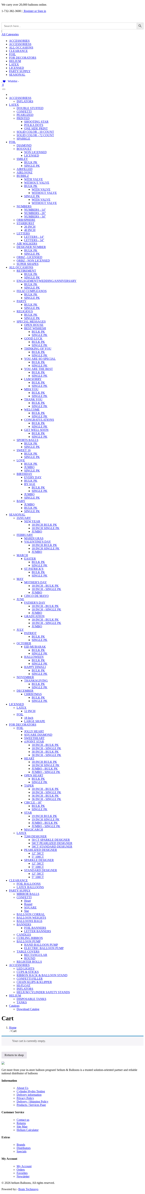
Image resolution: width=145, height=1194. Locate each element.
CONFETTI (24, 111)
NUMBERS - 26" (35, 213)
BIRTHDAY (24, 474)
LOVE (21, 460)
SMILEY (22, 159)
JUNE (20, 599)
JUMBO (29, 467)
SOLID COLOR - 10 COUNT (35, 131)
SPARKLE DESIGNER (39, 860)
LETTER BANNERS (37, 931)
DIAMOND (24, 145)
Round (28, 904)
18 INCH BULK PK (44, 524)
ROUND (29, 958)
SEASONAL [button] (17, 514)
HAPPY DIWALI (35, 667)
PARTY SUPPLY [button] (20, 890)
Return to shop (14, 1055)
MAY (20, 579)
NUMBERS (24, 206)
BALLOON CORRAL (31, 914)
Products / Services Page (31, 1104)
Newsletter (23, 1176)
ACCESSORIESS (20, 44)
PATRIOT (30, 633)
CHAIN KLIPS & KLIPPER (34, 982)
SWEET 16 (24, 450)
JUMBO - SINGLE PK (46, 772)
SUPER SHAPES (28, 264)
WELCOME (32, 409)
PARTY (21, 301)
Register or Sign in (34, 11)
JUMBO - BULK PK (45, 768)
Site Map (22, 1126)
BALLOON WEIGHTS (31, 917)
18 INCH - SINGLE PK (46, 589)
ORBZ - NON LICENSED (33, 260)
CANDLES (24, 934)
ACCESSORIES (19, 40)
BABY (21, 501)
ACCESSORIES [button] (19, 965)
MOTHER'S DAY (35, 582)
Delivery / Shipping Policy (32, 1101)
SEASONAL (17, 74)
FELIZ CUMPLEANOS (32, 291)
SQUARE (30, 907)
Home (12, 1027)
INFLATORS (25, 101)
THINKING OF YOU (37, 348)
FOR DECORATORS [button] (22, 724)
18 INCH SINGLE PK (45, 528)
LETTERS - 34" (34, 240)
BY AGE (29, 484)
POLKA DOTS (33, 125)
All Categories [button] (10, 34)
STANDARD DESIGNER (40, 870)
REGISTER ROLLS (29, 961)
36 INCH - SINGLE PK (46, 799)
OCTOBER (24, 643)
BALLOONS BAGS (29, 921)
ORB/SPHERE (26, 219)
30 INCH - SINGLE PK (46, 755)
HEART (29, 758)
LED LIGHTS (25, 968)
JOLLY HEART (34, 731)
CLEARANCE (18, 51)
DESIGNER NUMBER (31, 247)
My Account (24, 1166)
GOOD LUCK (33, 338)
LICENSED (16, 67)
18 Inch (28, 717)
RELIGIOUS (25, 311)
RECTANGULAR (35, 955)
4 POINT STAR (34, 741)
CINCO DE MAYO (36, 595)
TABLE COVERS (28, 951)
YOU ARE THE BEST (38, 369)
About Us (22, 1088)
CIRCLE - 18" (33, 802)
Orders (21, 1169)
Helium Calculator (28, 1130)
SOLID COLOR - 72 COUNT (35, 135)
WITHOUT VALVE (36, 182)
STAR (28, 812)
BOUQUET (24, 148)
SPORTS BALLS (27, 440)
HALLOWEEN (34, 656)
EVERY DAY (33, 477)
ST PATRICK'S (33, 568)
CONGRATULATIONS (39, 419)
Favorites (22, 1173)
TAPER (29, 785)
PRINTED (23, 118)
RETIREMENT (26, 270)
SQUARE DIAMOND (38, 734)
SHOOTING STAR (36, 121)
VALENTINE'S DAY (37, 541)
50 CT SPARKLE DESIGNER (51, 839)
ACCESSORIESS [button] (20, 98)
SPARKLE (23, 138)
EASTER (30, 558)
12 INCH (29, 711)
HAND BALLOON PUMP (41, 944)
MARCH (22, 555)
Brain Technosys (28, 1189)
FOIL (12, 54)
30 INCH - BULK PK (45, 751)
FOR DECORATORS (22, 57)
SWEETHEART (34, 738)
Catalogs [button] (14, 1005)
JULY (20, 629)
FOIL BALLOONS (29, 883)
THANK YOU (33, 399)
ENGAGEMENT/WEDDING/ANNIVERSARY (46, 280)
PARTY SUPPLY (20, 71)
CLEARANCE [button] (18, 880)
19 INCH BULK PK (44, 816)
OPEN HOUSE (33, 324)
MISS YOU (31, 389)
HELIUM (15, 61)
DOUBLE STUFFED (30, 108)
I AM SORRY (33, 379)
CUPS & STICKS (28, 971)
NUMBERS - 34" (35, 216)
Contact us (23, 1119)
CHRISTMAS (33, 694)
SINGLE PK (32, 165)
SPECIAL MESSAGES (31, 321)
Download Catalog (28, 1009)
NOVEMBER (25, 677)
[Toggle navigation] (3, 89)
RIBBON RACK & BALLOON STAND (42, 975)
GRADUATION (34, 616)
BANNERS (24, 924)
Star (26, 910)
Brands (21, 1144)
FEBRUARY (25, 535)
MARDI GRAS (33, 538)
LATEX (14, 64)
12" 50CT (38, 853)
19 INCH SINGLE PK (45, 819)
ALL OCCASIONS (21, 47)
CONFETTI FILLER (30, 978)
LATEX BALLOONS (30, 887)
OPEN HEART (33, 775)
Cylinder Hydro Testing (31, 1091)
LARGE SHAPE (34, 721)
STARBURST (25, 223)
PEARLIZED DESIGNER (40, 850)
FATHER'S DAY (34, 602)
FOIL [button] (12, 142)
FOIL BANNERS (35, 927)
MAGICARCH (33, 829)
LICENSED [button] (16, 704)
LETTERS (23, 233)
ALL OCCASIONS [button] (21, 267)
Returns (21, 1123)
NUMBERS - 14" (35, 209)
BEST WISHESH (35, 328)
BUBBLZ (23, 175)
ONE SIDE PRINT (36, 128)
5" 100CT (38, 856)
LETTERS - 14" (34, 236)
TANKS (22, 1002)
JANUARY (24, 518)
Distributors (24, 1148)
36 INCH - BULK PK (45, 795)
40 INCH (29, 230)
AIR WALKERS (27, 243)
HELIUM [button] (15, 995)
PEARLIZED (25, 114)
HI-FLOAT (23, 985)
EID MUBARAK (35, 646)
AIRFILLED (24, 169)
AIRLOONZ (24, 172)
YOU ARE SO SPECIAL (40, 358)
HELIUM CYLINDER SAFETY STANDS (43, 992)
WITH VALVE (33, 179)
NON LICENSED (35, 152)
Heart (27, 900)
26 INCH (29, 226)
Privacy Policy (25, 1098)
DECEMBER (25, 690)
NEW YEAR (32, 521)
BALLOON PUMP (29, 941)
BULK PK (30, 162)
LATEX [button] (14, 104)
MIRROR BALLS (28, 894)
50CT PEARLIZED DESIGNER (52, 843)
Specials (21, 1151)
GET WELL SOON (36, 429)
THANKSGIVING (36, 680)
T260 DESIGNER (35, 836)
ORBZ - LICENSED (29, 257)
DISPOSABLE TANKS (31, 999)
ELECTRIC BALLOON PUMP (44, 948)
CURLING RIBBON (30, 938)
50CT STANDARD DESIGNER (52, 846)
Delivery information (29, 1094)
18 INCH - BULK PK (45, 585)
